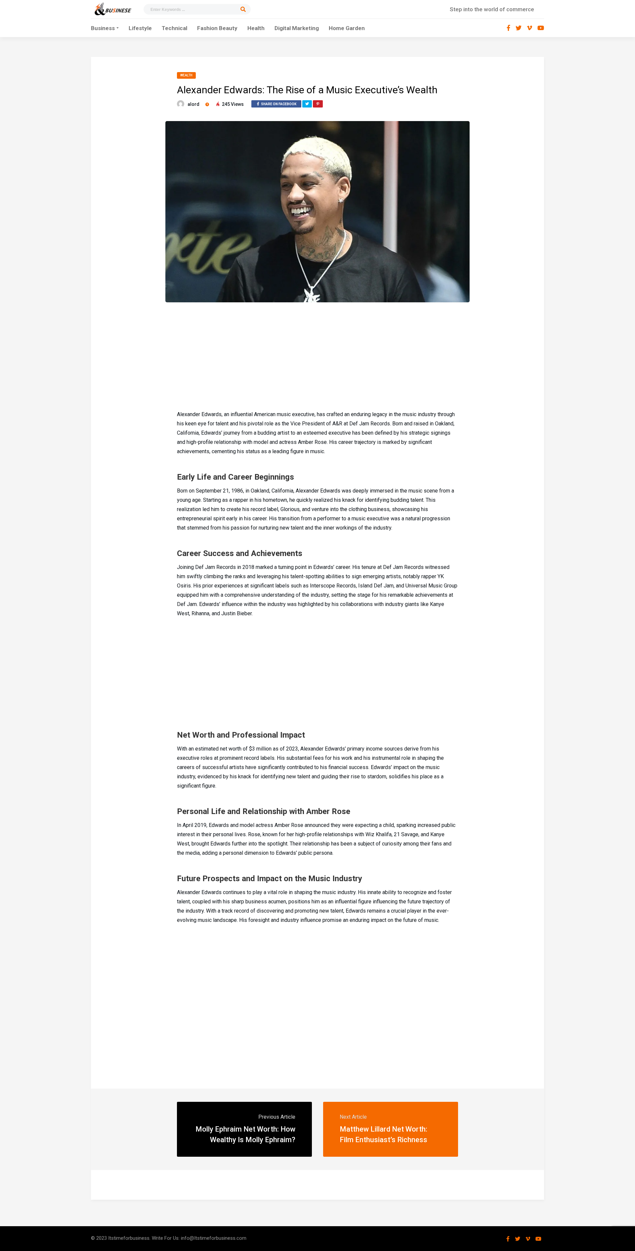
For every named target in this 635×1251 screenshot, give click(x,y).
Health (256, 28)
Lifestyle (140, 28)
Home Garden (347, 28)
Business (103, 28)
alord (193, 104)
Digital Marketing (297, 28)
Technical (174, 28)
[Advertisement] (317, 355)
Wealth (186, 75)
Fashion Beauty (217, 28)
